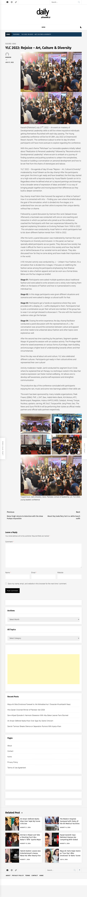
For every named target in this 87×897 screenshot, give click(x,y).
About (9, 746)
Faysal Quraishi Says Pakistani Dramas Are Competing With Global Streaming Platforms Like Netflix (69, 840)
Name (8, 573)
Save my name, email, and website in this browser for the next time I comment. (37, 584)
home (9, 757)
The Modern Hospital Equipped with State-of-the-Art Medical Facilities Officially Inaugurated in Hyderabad (69, 823)
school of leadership (61, 497)
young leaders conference (30, 500)
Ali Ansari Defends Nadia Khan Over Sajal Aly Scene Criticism (30, 721)
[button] (81, 27)
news (44, 497)
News (14, 43)
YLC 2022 (76, 497)
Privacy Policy (12, 762)
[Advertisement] (43, 669)
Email (34, 573)
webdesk (8, 57)
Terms (27, 875)
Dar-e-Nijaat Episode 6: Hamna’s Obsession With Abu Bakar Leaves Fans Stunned (37, 715)
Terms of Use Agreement (16, 768)
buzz (28, 497)
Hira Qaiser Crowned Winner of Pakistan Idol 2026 (26, 710)
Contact (10, 751)
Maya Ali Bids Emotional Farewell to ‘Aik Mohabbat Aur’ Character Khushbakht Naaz (39, 704)
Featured (8, 43)
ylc (71, 497)
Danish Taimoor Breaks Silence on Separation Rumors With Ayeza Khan (34, 726)
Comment (9, 542)
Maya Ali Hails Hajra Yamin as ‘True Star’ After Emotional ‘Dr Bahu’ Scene (70, 853)
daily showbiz (36, 497)
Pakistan (50, 497)
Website (60, 573)
